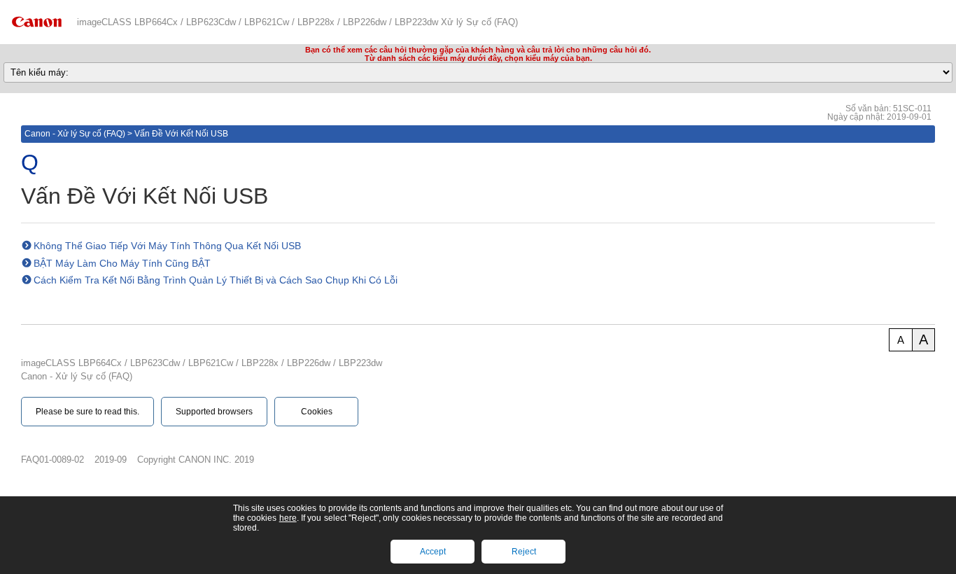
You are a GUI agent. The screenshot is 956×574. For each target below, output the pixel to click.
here (288, 518)
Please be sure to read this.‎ (87, 411)
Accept (433, 551)
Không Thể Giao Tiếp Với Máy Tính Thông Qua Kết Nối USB (167, 245)
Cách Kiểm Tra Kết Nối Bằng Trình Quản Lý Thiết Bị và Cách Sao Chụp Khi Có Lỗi (216, 280)
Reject (524, 551)
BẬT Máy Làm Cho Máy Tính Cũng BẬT (122, 263)
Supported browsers (214, 411)
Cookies (316, 411)
